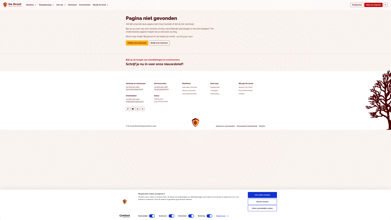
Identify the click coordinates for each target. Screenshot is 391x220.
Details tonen (221, 216)
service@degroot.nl (161, 89)
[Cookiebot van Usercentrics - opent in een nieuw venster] (125, 216)
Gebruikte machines (189, 87)
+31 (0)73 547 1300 (132, 87)
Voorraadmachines (189, 94)
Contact (241, 94)
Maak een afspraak (373, 5)
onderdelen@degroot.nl (135, 101)
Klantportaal (357, 5)
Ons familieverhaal (245, 90)
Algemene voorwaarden (225, 126)
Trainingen (214, 90)
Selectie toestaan (262, 201)
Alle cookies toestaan (262, 195)
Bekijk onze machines (159, 43)
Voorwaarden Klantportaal (247, 126)
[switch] (171, 216)
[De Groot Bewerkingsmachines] (12, 4)
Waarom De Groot (245, 87)
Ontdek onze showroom (137, 43)
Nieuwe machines (189, 90)
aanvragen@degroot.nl (134, 89)
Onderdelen (214, 94)
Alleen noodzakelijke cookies (262, 208)
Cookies (262, 126)
